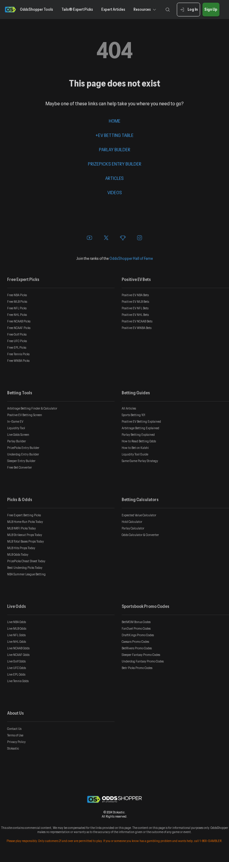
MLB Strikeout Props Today (24, 535)
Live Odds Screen (18, 434)
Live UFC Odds (16, 668)
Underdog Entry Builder (23, 454)
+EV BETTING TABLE (114, 135)
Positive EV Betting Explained (141, 421)
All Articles (129, 408)
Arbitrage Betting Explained (140, 428)
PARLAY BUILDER (114, 149)
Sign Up (210, 9)
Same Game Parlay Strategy (140, 461)
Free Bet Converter (19, 467)
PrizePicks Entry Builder (23, 448)
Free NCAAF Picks (18, 328)
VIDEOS (114, 192)
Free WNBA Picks (18, 361)
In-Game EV (15, 421)
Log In (193, 9)
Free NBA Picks (17, 295)
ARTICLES (114, 178)
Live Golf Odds (16, 661)
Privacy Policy (16, 742)
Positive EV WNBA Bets (136, 328)
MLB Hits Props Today (21, 548)
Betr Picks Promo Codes (137, 668)
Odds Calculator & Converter (140, 535)
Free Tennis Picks (18, 354)
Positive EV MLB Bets (135, 301)
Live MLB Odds (16, 628)
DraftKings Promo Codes (138, 635)
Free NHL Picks (17, 315)
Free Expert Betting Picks (24, 515)
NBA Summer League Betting (26, 574)
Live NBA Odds (16, 622)
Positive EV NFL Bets (135, 308)
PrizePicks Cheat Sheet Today (26, 561)
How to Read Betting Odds (139, 441)
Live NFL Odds (16, 635)
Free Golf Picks (17, 334)
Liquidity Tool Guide (135, 454)
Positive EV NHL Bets (135, 315)
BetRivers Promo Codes (137, 648)
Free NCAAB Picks (18, 321)
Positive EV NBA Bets (135, 295)
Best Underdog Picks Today (24, 568)
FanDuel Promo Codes (136, 628)
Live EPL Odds (16, 674)
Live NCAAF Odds (18, 655)
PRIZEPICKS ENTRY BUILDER (114, 164)
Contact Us (14, 729)
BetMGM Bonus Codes (136, 622)
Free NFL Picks (17, 308)
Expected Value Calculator (139, 515)
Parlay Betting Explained (138, 434)
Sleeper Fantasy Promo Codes (141, 655)
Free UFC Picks (17, 341)
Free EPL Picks (16, 347)
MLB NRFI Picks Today (21, 528)
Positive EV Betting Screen (24, 415)
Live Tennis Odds (18, 681)
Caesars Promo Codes (135, 641)
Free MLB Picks (17, 301)
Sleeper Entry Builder (21, 461)
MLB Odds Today (17, 554)
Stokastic (13, 748)
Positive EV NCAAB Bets (137, 321)
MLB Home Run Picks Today (25, 522)
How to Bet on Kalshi (135, 448)
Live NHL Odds (16, 641)
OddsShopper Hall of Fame (131, 258)
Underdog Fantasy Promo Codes (143, 661)
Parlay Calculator (133, 528)
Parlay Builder (16, 441)
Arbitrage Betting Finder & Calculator (32, 408)
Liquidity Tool (16, 428)
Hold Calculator (132, 522)
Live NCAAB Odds (18, 648)
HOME (114, 121)
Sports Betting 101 (133, 415)
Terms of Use (15, 735)
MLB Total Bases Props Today (25, 541)
